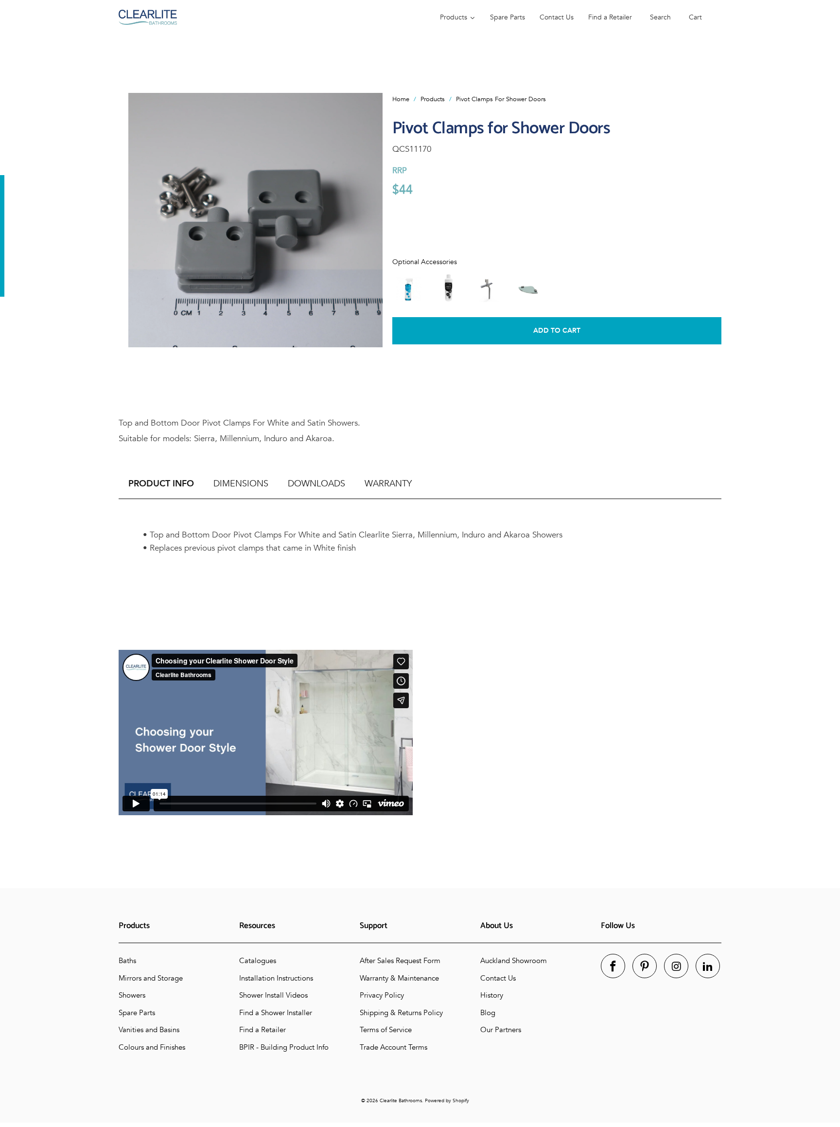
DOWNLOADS (316, 484)
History (491, 995)
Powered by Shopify (447, 1100)
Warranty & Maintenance (399, 978)
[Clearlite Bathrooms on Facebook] (613, 966)
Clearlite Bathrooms (401, 1100)
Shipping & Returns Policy (401, 1013)
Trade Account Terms (393, 1047)
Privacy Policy (382, 995)
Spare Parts (137, 1013)
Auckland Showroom (513, 961)
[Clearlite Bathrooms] (269, 17)
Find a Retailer (262, 1030)
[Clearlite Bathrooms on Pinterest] (644, 966)
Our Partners (500, 1030)
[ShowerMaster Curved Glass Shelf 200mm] (528, 287)
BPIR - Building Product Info (284, 1047)
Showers (132, 995)
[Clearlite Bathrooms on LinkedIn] (708, 966)
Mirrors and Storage (151, 978)
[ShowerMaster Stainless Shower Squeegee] (488, 287)
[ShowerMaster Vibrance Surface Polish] (448, 287)
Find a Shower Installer (275, 1013)
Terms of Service (386, 1030)
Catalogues (257, 961)
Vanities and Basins (149, 1030)
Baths (127, 961)
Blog (487, 1013)
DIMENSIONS (240, 484)
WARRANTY (388, 484)
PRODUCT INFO (161, 484)
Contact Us (498, 978)
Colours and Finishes (152, 1047)
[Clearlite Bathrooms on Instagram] (676, 966)
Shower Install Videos (273, 995)
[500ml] (408, 287)
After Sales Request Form (400, 961)
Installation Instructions (276, 978)
